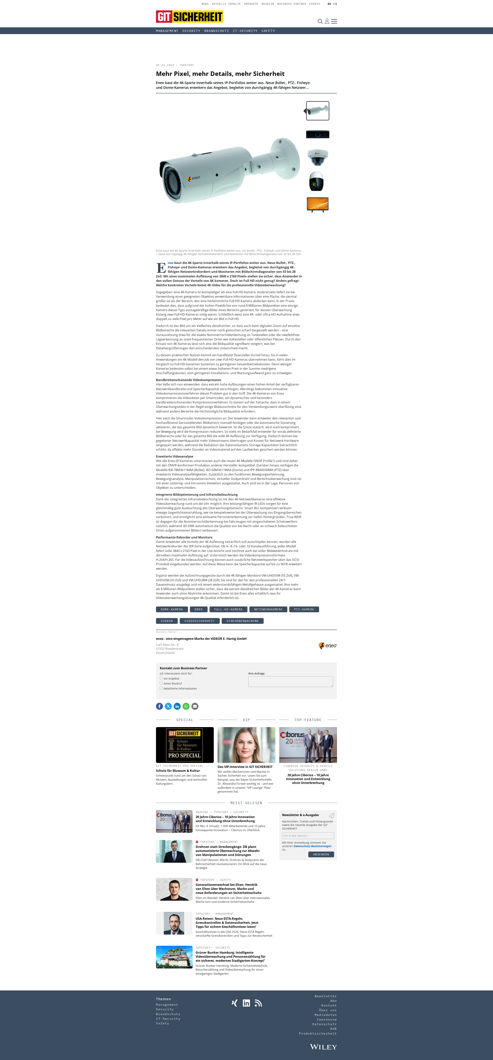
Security (191, 31)
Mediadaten (326, 1015)
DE (329, 4)
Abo (333, 1001)
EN (335, 4)
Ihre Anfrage (256, 673)
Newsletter (326, 996)
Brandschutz (216, 31)
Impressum (327, 1019)
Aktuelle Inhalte (226, 4)
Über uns (328, 1010)
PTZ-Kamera (304, 609)
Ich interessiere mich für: (176, 673)
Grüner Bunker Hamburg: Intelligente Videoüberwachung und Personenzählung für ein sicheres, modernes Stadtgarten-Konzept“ (231, 956)
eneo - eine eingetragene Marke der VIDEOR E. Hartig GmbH (201, 639)
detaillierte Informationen (180, 688)
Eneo (171, 263)
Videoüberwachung (242, 621)
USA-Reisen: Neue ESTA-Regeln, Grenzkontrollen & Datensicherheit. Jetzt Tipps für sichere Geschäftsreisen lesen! (227, 922)
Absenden (321, 854)
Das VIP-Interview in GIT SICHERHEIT (245, 767)
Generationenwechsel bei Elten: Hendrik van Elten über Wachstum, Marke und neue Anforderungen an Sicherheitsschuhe (229, 889)
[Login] (327, 21)
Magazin (268, 4)
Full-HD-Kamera (228, 609)
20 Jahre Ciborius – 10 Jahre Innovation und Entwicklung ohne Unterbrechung (225, 819)
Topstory (186, 65)
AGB (333, 1029)
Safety (268, 31)
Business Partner (291, 4)
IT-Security (245, 31)
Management (167, 31)
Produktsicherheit (318, 1033)
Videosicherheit (199, 621)
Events (314, 4)
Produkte (251, 4)
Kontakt (329, 1005)
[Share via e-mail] (194, 706)
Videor (167, 621)
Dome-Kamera (172, 609)
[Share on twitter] (168, 706)
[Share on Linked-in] (177, 706)
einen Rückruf (173, 683)
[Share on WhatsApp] (186, 706)
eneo (199, 609)
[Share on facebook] (159, 706)
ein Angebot (171, 678)
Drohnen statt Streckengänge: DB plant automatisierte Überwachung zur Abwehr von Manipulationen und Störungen (228, 851)
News (205, 4)
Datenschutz (324, 1024)
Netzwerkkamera (268, 609)
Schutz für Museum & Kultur (178, 771)
